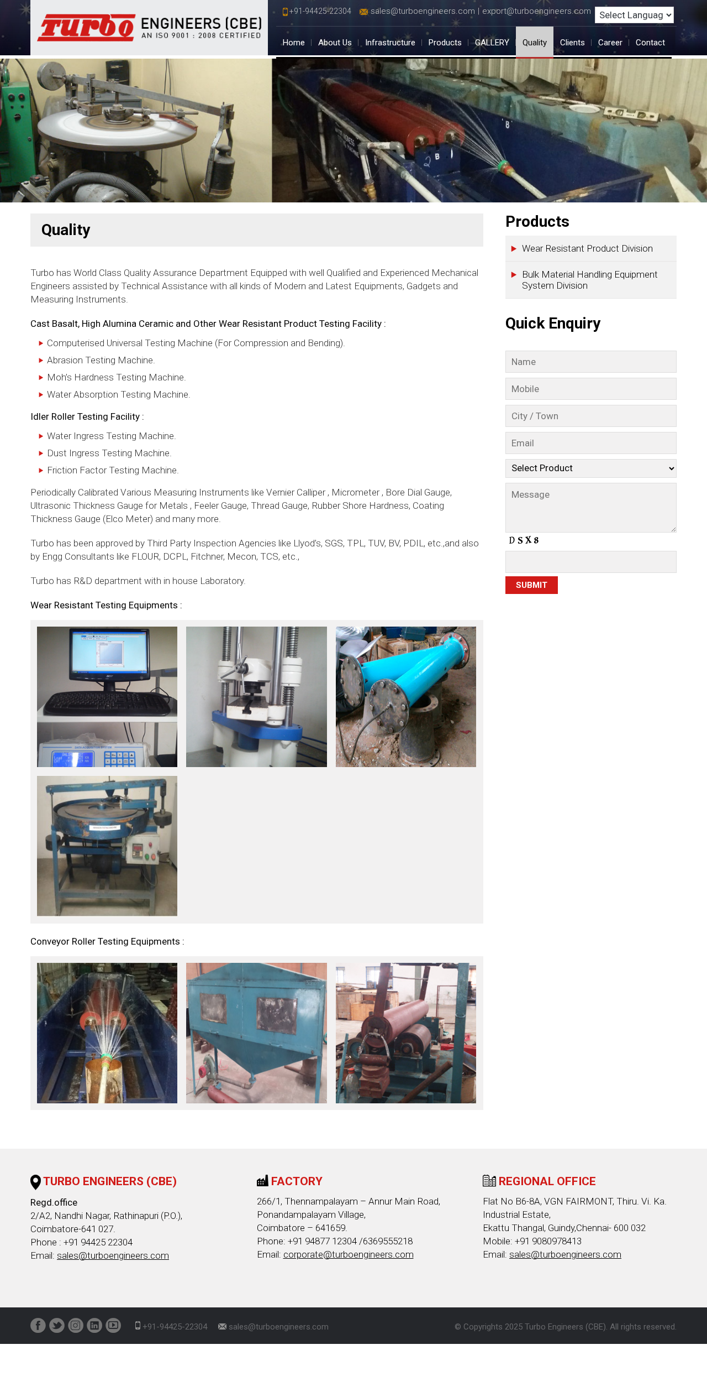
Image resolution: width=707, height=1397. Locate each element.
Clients (572, 43)
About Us (335, 43)
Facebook (38, 1325)
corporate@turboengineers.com (348, 1254)
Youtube (113, 1325)
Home (294, 43)
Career (610, 43)
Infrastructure (390, 43)
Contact (650, 43)
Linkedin (94, 1325)
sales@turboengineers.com (423, 11)
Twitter (57, 1325)
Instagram (75, 1325)
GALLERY (492, 43)
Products (445, 43)
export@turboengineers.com (536, 11)
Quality (535, 43)
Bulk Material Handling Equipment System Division (590, 280)
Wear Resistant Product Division (587, 248)
